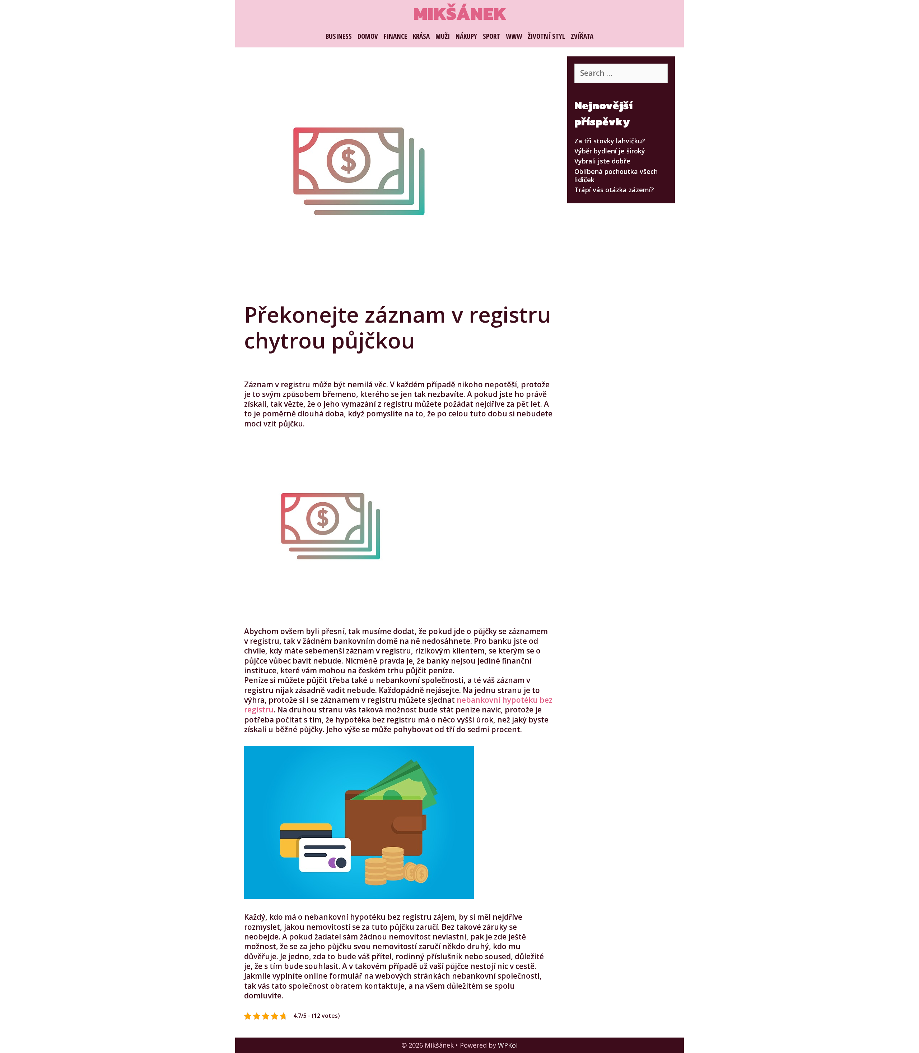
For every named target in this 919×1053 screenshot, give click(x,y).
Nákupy (466, 36)
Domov (368, 36)
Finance (395, 36)
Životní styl (546, 36)
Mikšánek (459, 13)
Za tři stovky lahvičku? (609, 141)
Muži (442, 36)
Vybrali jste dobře (602, 161)
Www (514, 36)
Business (339, 36)
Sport (491, 36)
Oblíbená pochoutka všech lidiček (616, 175)
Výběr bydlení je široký (609, 151)
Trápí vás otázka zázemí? (614, 189)
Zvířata (582, 36)
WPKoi (508, 1045)
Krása (421, 36)
